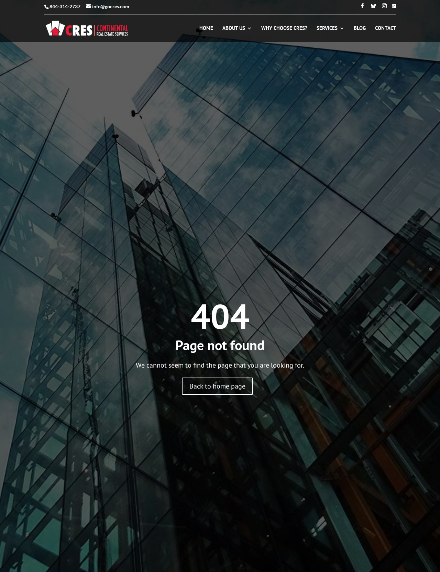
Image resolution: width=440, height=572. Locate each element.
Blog (360, 28)
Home (206, 28)
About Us (233, 28)
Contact (385, 28)
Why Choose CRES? (284, 28)
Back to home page (217, 386)
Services (327, 28)
